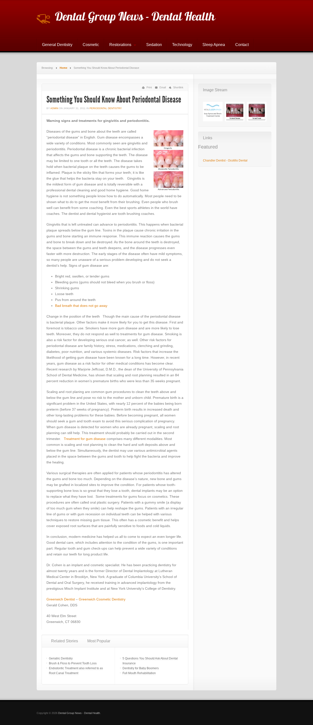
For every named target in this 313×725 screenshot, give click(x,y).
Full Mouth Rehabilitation (139, 673)
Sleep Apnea (213, 45)
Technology (182, 45)
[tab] (64, 641)
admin (54, 108)
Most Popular (98, 641)
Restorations (117, 45)
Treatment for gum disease (85, 439)
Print (149, 87)
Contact (242, 45)
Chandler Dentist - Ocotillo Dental (225, 160)
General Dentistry (57, 45)
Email (162, 87)
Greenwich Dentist (60, 599)
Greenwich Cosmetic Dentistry (102, 599)
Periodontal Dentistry (105, 108)
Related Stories (64, 641)
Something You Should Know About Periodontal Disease (113, 99)
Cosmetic (91, 45)
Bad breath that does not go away (81, 306)
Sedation (154, 45)
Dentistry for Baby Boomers (141, 668)
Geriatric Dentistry (61, 658)
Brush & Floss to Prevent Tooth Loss (73, 663)
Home (63, 67)
